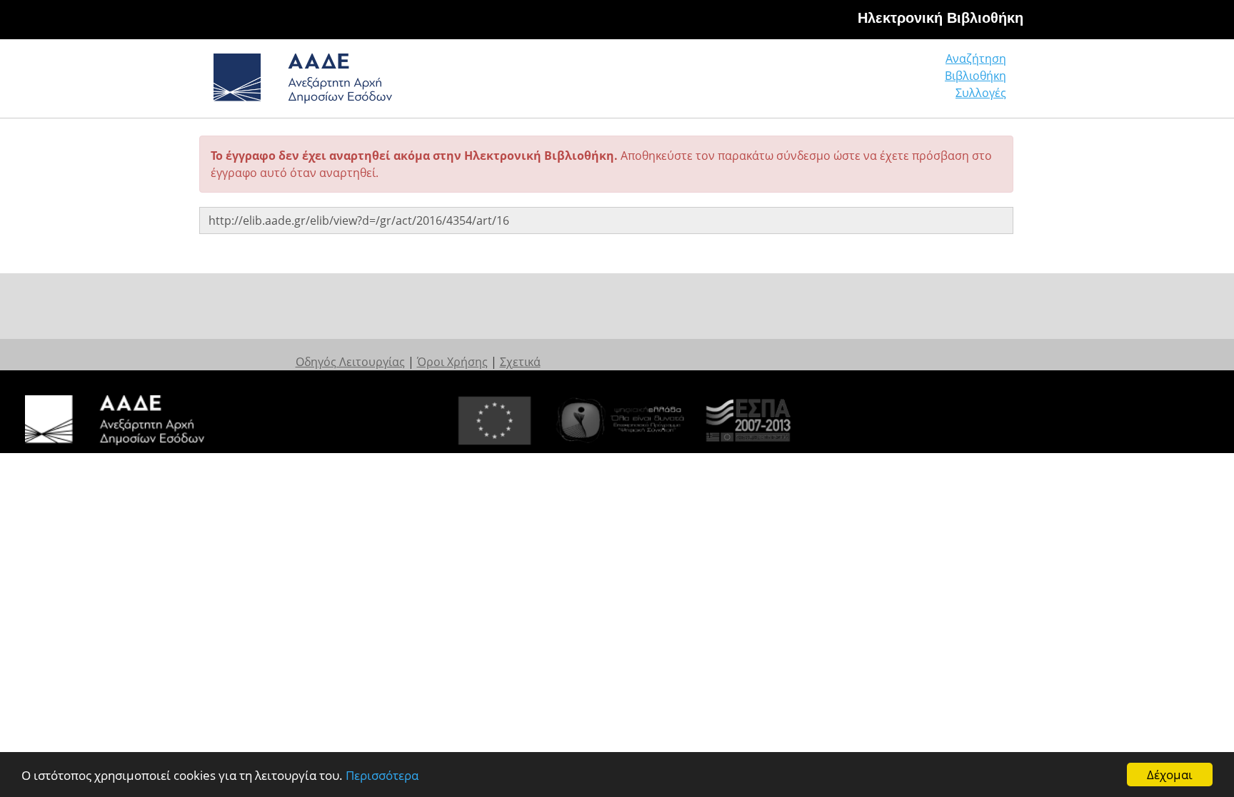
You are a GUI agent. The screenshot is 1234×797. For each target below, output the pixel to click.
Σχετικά (520, 362)
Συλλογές (980, 93)
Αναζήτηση (975, 58)
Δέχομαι (1170, 774)
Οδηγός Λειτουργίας (350, 362)
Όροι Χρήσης (452, 362)
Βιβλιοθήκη (975, 75)
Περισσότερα (382, 775)
